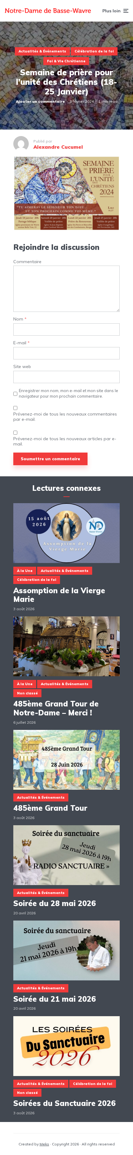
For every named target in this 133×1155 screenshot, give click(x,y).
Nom (20, 319)
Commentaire (27, 261)
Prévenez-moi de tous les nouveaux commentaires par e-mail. (65, 417)
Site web (22, 366)
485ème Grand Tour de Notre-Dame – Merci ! (56, 708)
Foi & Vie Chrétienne (66, 61)
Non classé (27, 693)
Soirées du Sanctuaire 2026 (64, 1103)
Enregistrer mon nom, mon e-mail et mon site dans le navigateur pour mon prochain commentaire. (68, 393)
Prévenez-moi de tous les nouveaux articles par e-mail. (64, 441)
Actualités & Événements (42, 51)
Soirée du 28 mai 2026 (54, 903)
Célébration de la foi (94, 51)
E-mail (21, 343)
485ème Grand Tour (50, 808)
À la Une (24, 571)
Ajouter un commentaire (40, 101)
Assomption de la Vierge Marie (59, 595)
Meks (44, 1144)
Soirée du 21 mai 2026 (54, 999)
